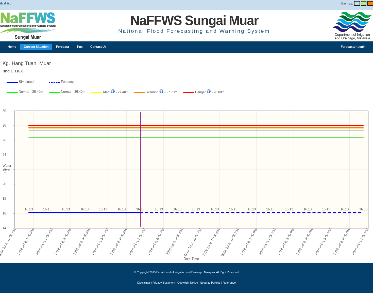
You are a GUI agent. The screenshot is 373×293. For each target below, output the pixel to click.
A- (1, 3)
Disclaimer (143, 282)
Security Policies (210, 282)
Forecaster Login (353, 47)
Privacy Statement (163, 282)
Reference (229, 282)
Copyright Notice (187, 282)
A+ (9, 3)
